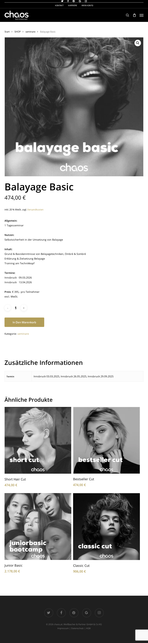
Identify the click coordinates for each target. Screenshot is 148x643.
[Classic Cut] (106, 526)
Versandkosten (35, 209)
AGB (88, 628)
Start (7, 31)
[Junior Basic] (38, 526)
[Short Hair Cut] (38, 440)
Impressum (63, 628)
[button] (141, 15)
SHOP (17, 31)
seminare (30, 31)
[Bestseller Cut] (106, 440)
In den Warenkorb (24, 322)
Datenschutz (77, 628)
